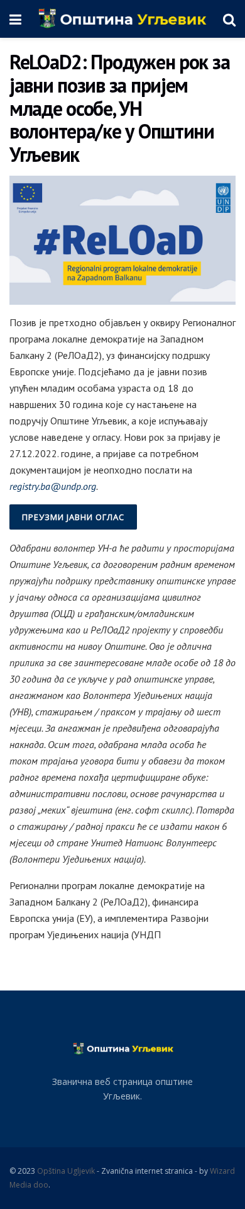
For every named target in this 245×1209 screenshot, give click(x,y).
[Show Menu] (15, 19)
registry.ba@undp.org (52, 486)
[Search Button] (229, 19)
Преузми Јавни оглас (73, 517)
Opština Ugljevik (66, 1171)
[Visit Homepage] (122, 18)
